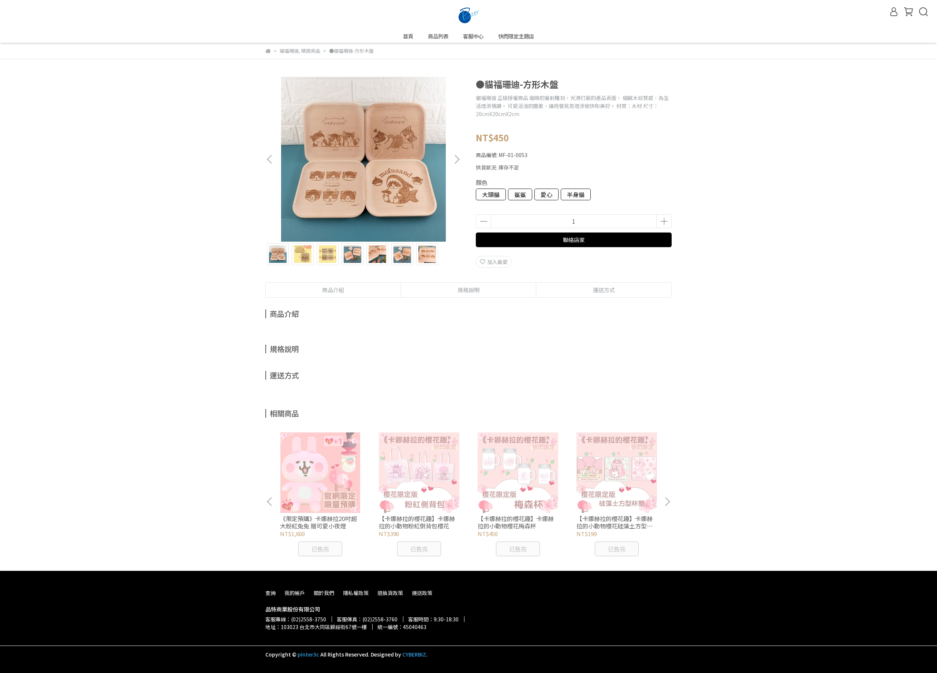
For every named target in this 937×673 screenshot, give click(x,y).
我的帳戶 (294, 592)
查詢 (270, 592)
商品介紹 (333, 290)
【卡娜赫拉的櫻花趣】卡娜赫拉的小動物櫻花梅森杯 (516, 522)
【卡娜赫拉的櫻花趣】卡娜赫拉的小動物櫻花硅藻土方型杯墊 (614, 522)
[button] (456, 159)
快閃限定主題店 (516, 36)
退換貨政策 (390, 592)
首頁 (408, 36)
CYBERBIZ (414, 654)
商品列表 (438, 36)
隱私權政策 (356, 592)
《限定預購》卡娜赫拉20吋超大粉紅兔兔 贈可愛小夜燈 (318, 522)
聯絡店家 (574, 239)
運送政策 (422, 592)
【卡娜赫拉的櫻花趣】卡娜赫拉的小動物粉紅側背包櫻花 (417, 522)
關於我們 (324, 592)
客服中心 (473, 36)
